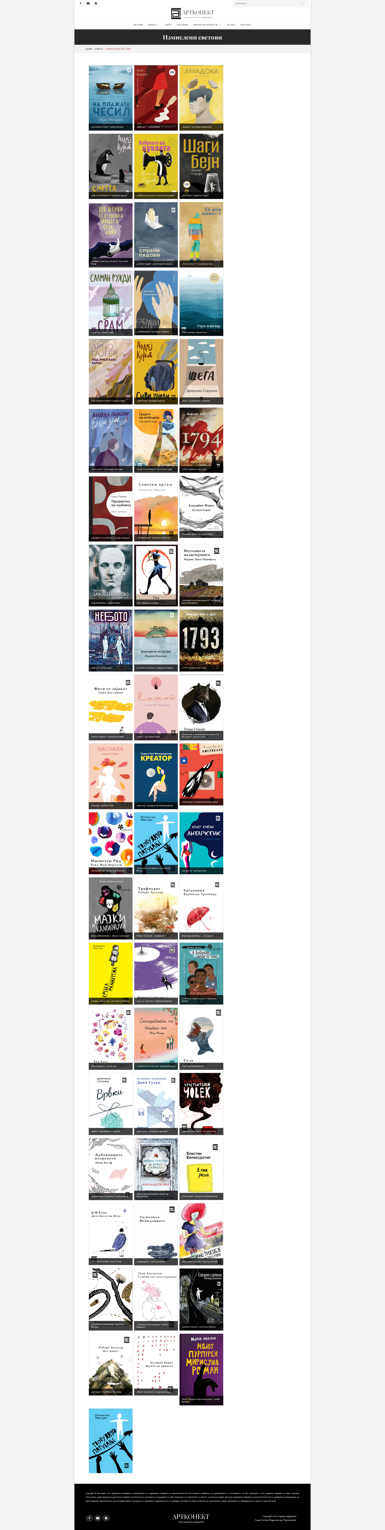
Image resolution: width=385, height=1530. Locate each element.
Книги (152, 24)
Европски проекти (205, 24)
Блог (169, 24)
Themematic (289, 1520)
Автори (138, 24)
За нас (231, 24)
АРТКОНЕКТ (190, 1516)
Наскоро (182, 24)
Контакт (246, 24)
